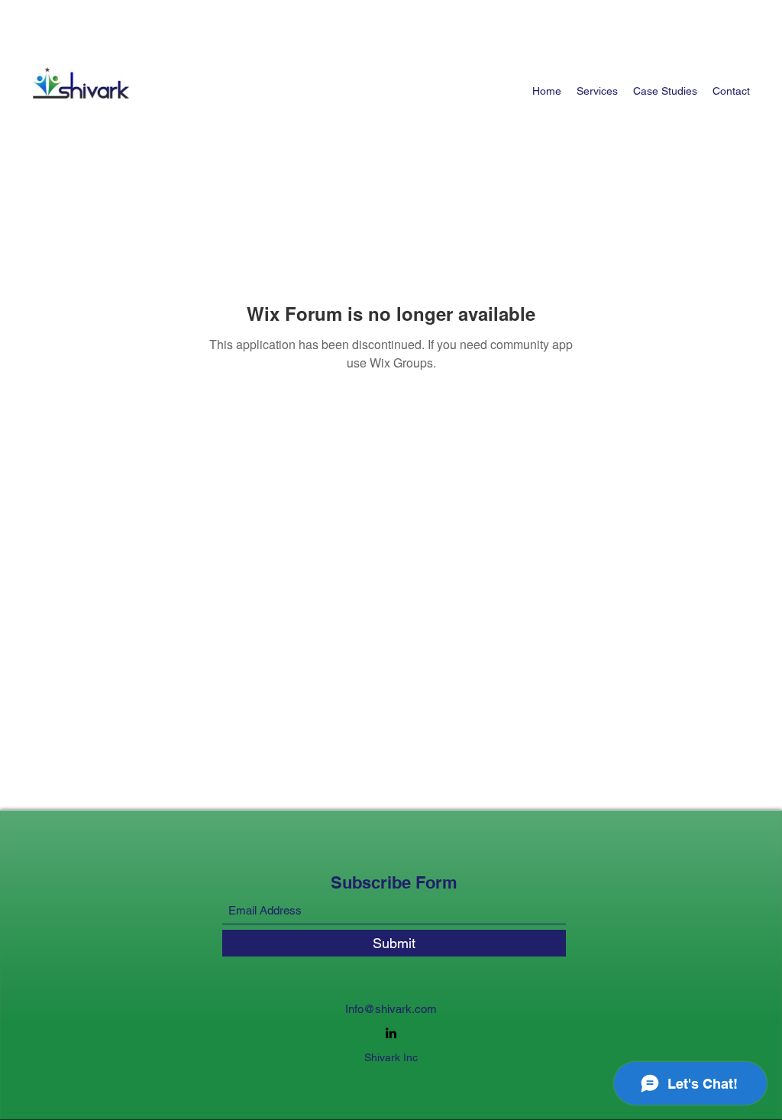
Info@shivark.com (391, 1008)
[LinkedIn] (391, 1033)
